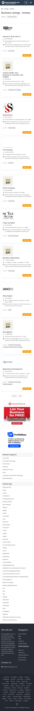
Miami (15, 698)
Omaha (10, 698)
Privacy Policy (22, 660)
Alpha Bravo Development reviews (11, 617)
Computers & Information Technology (12, 347)
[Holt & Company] (8, 181)
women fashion (7, 542)
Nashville (26, 688)
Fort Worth (29, 683)
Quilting (5, 548)
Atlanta (9, 696)
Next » (20, 396)
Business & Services (13, 236)
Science (5, 513)
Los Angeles (14, 677)
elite (4, 591)
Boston (14, 688)
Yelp (4, 594)
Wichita (11, 700)
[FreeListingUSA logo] (10, 3)
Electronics (5, 522)
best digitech (6, 611)
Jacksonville (24, 681)
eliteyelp (5, 597)
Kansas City (19, 694)
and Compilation (7, 562)
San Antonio (20, 679)
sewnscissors (6, 556)
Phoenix (13, 679)
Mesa (4, 696)
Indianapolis (14, 683)
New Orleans (18, 700)
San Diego (27, 679)
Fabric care (5, 539)
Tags (19, 638)
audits (4, 490)
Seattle (12, 685)
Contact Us (21, 652)
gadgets (5, 510)
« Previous (14, 396)
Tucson (28, 692)
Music (9, 310)
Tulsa (6, 700)
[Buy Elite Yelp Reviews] (8, 251)
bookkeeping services (8, 499)
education (5, 559)
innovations (6, 527)
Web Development (7, 384)
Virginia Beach (27, 696)
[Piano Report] (8, 289)
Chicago (21, 677)
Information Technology (14, 90)
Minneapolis (27, 698)
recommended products (9, 545)
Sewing (4, 536)
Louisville (5, 692)
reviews (5, 493)
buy (4, 588)
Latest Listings (22, 643)
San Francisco (5, 683)
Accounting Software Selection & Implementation (15, 576)
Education (11, 163)
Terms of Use (22, 657)
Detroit (28, 685)
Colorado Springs (17, 696)
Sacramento (11, 694)
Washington (7, 688)
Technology (6, 516)
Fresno (5, 694)
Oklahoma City (13, 690)
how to (4, 550)
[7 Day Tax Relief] (8, 216)
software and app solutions (10, 620)
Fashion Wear (11, 128)
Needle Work (6, 553)
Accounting (11, 51)
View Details (27, 55)
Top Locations (22, 634)
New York (6, 677)
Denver (17, 685)
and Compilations (7, 579)
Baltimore (27, 690)
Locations (21, 641)
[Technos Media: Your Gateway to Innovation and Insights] (8, 66)
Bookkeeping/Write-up (8, 565)
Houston (26, 677)
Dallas (7, 681)
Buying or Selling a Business (10, 585)
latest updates (6, 525)
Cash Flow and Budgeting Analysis (11, 571)
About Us (21, 650)
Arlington (25, 700)
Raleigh (4, 698)
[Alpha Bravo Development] (8, 362)
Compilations (6, 496)
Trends (4, 530)
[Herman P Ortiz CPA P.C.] (8, 29)
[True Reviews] (8, 143)
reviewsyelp (6, 605)
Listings (6, 9)
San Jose (12, 681)
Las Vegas (21, 690)
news (4, 519)
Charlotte (6, 685)
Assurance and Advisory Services (11, 574)
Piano (4, 608)
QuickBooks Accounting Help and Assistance (14, 568)
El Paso (23, 685)
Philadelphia (6, 679)
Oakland (20, 698)
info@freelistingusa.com (10, 667)
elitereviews (6, 599)
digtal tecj (5, 614)
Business (5, 507)
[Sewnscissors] (8, 108)
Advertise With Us (23, 655)
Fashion (5, 533)
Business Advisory (7, 501)
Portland (5, 690)
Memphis (20, 688)
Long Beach (27, 694)
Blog (19, 636)
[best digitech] (8, 325)
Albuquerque (20, 692)
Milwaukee (13, 692)
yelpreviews (6, 602)
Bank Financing (7, 504)
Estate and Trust (7, 487)
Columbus (21, 683)
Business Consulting (8, 582)
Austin (18, 681)
